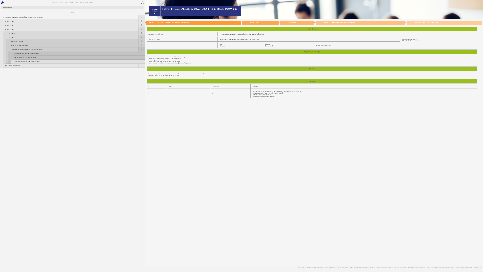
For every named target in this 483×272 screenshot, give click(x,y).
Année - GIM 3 (9, 21)
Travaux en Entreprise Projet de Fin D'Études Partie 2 (27, 49)
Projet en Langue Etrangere (19, 45)
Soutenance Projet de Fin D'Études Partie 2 (27, 61)
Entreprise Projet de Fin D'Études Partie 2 (26, 53)
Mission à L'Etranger (17, 41)
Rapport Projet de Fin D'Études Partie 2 (25, 57)
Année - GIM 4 (9, 25)
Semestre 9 (11, 33)
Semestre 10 (12, 37)
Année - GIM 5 (9, 29)
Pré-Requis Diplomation (12, 65)
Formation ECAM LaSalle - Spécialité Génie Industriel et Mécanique (72, 2)
